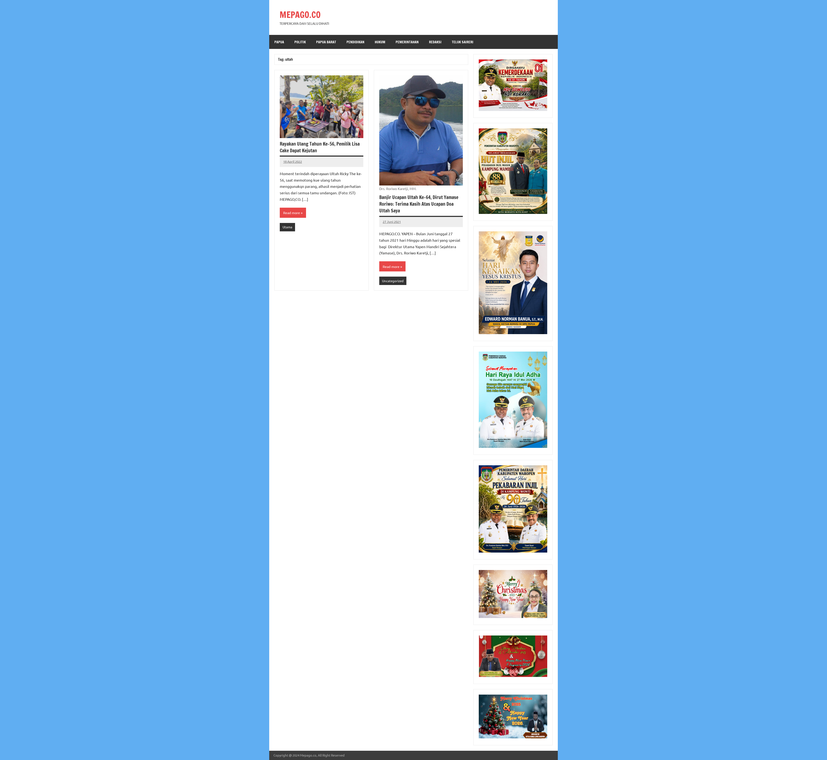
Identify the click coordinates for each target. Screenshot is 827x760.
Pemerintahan (407, 42)
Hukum (380, 42)
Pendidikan (355, 42)
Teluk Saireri (462, 42)
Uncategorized (393, 281)
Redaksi (435, 42)
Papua (279, 42)
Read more (291, 212)
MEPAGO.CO (300, 14)
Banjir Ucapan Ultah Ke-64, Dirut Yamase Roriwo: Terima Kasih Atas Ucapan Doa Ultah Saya (418, 204)
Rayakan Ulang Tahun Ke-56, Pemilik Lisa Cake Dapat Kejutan (320, 147)
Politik (300, 42)
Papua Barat (326, 42)
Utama (287, 227)
